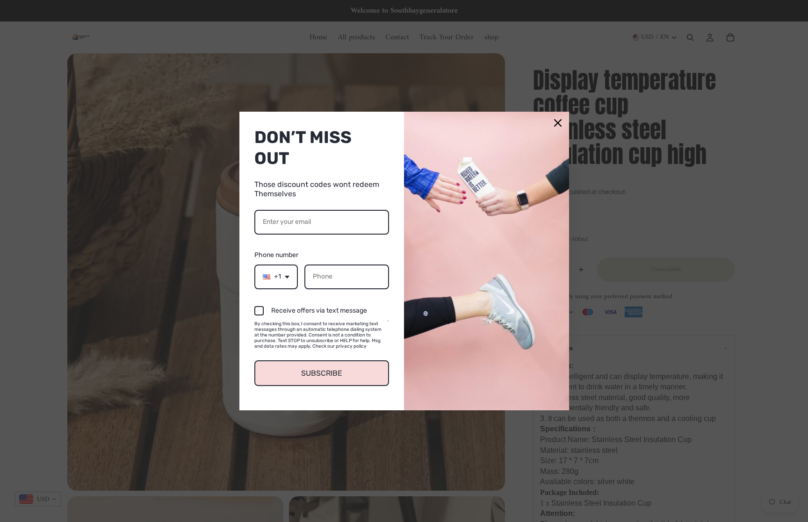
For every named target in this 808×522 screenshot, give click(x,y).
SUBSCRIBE (321, 373)
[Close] (558, 123)
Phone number (276, 255)
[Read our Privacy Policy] (388, 325)
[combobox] (276, 277)
